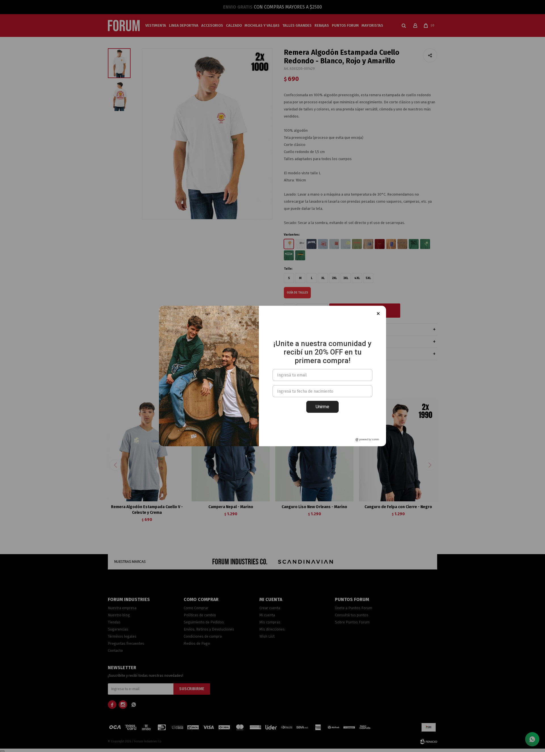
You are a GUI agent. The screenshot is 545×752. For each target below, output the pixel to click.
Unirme (322, 406)
